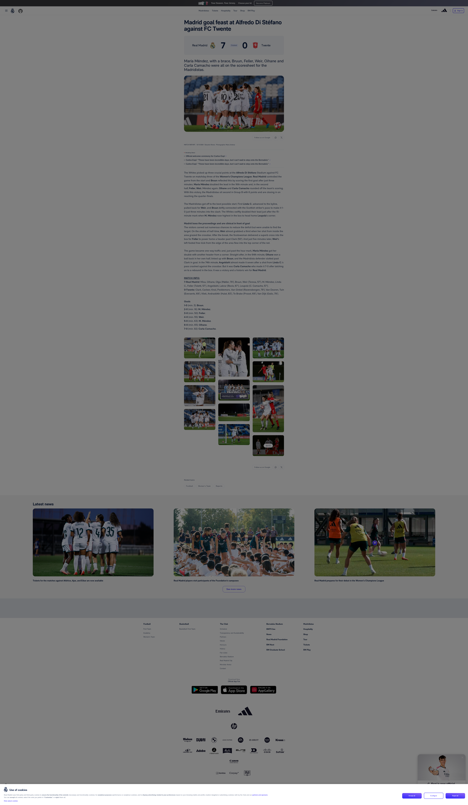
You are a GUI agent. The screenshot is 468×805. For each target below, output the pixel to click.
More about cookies (11, 801)
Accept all (412, 795)
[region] (234, 794)
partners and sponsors (260, 795)
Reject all (455, 795)
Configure (433, 795)
